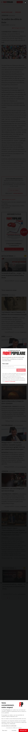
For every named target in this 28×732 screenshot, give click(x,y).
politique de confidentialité (10, 381)
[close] (25, 2)
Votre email (5, 364)
